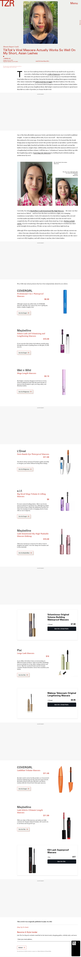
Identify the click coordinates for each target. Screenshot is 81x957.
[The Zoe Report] (7, 3)
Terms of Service (41, 951)
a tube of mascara (53, 74)
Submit (20, 947)
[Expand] (73, 942)
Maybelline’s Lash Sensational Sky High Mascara (47, 211)
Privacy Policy (48, 951)
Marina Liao (7, 58)
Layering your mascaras (42, 153)
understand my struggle (43, 82)
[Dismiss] (78, 942)
